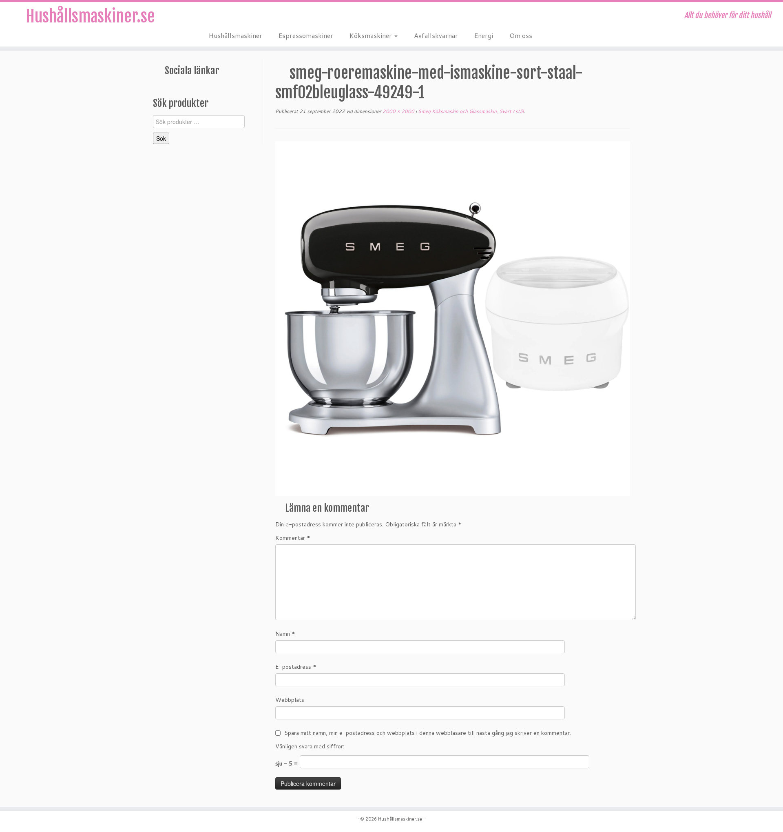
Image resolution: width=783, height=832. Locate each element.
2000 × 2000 (397, 111)
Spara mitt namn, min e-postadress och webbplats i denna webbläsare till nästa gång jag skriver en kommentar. (427, 733)
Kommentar (292, 538)
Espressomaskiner (306, 35)
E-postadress (295, 667)
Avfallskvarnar (436, 35)
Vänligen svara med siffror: (309, 746)
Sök (161, 138)
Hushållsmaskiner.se (90, 16)
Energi (483, 35)
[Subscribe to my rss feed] (214, 16)
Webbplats (289, 700)
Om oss (520, 35)
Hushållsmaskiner (235, 35)
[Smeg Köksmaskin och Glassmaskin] (452, 318)
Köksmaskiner (371, 35)
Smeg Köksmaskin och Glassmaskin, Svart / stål (470, 111)
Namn (285, 634)
